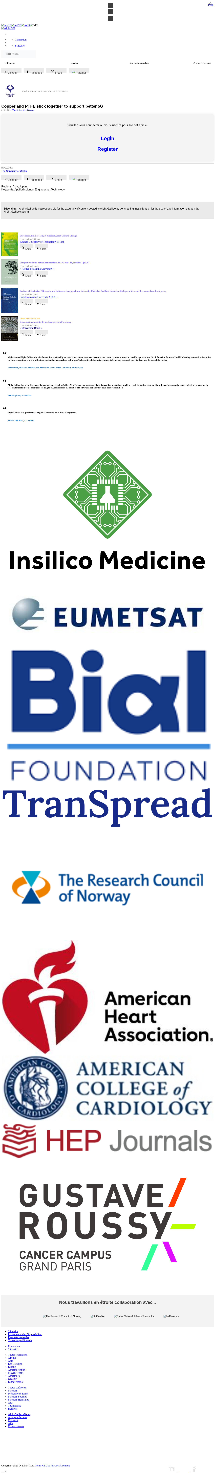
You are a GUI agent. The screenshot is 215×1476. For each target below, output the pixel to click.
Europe (12, 1366)
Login (107, 138)
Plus (210, 4)
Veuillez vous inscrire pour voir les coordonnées (45, 91)
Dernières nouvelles (18, 1337)
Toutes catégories (17, 1387)
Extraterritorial (15, 1381)
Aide (10, 1423)
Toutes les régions (17, 1354)
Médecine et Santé (18, 1393)
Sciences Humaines (18, 1399)
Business (12, 1408)
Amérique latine (16, 1369)
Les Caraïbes (15, 1363)
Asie (10, 1360)
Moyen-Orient (15, 1372)
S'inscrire (20, 45)
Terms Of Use (42, 1465)
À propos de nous (17, 1417)
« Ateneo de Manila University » (37, 268)
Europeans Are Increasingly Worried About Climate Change (48, 235)
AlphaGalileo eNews (19, 1414)
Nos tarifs (13, 1420)
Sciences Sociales (17, 1396)
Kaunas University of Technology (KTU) (42, 241)
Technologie (14, 1405)
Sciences (12, 1390)
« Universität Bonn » (31, 328)
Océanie (12, 1378)
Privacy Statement (60, 1465)
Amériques (14, 1375)
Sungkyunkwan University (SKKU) (39, 297)
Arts (10, 1402)
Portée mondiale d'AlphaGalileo (25, 1334)
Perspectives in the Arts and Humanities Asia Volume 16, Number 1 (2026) (54, 262)
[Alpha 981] (8, 28)
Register (107, 149)
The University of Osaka (23, 110)
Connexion (21, 39)
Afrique (12, 1357)
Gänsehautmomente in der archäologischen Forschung (45, 322)
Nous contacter (16, 1426)
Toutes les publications (20, 1340)
